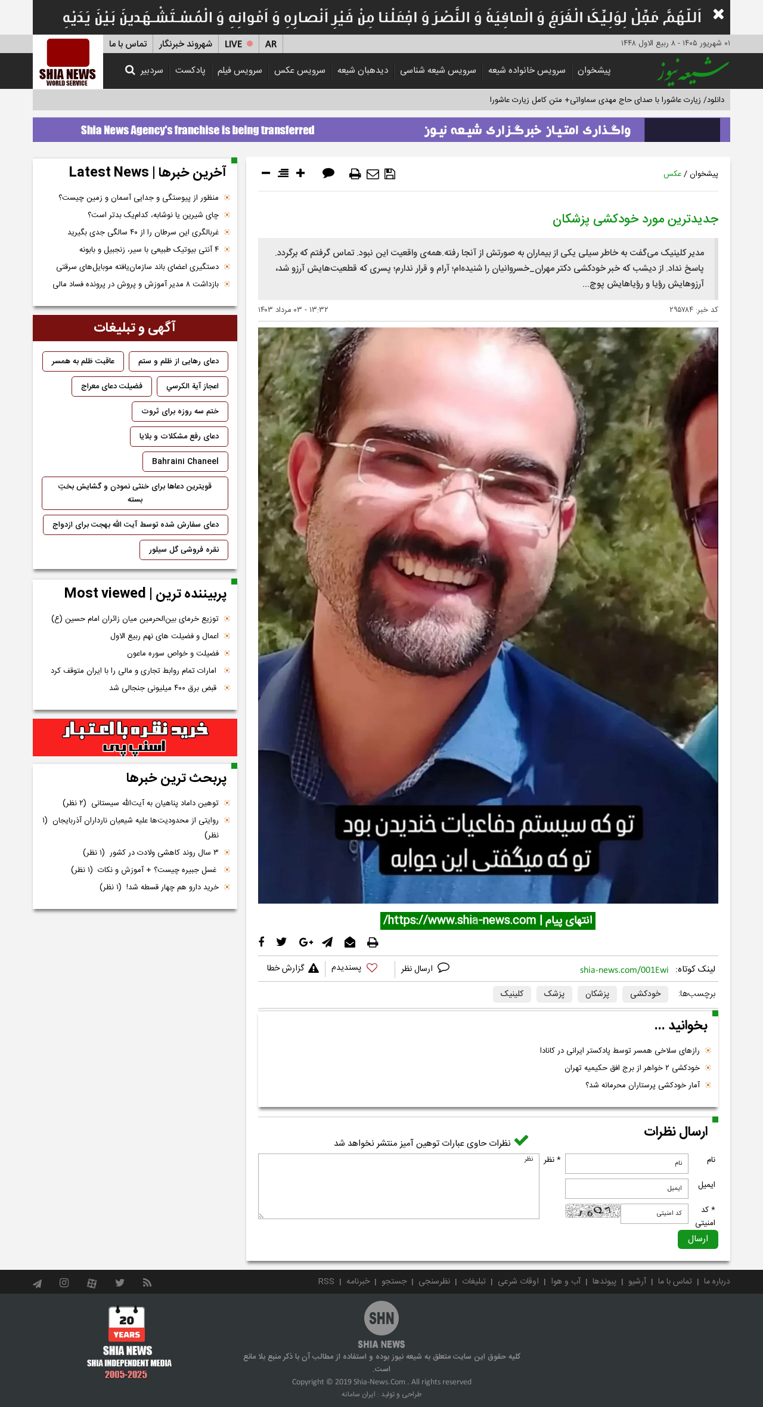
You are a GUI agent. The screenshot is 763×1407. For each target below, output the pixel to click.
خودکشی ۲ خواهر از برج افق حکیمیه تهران (632, 1068)
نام (711, 1160)
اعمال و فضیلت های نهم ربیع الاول (164, 636)
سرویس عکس (299, 70)
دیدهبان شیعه (362, 70)
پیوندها (604, 1282)
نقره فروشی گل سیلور (184, 549)
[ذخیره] (389, 174)
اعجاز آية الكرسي (192, 386)
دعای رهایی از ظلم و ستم (178, 361)
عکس (672, 174)
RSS (326, 1282)
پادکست (190, 70)
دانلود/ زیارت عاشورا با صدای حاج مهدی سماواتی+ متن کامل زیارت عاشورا (607, 100)
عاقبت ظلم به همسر (83, 361)
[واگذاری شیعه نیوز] (381, 126)
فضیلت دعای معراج (111, 386)
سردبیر (152, 70)
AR (271, 44)
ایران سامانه (359, 1394)
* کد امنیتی (705, 1217)
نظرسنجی (434, 1282)
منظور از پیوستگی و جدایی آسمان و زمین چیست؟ (138, 198)
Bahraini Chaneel (185, 461)
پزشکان (597, 994)
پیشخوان (594, 70)
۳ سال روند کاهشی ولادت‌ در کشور (151, 852)
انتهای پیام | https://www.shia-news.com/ (487, 921)
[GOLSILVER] (135, 737)
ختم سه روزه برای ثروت (180, 411)
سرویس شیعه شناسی (438, 70)
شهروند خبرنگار (185, 44)
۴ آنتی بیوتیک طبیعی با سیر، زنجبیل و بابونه (149, 249)
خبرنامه (358, 1282)
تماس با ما (128, 44)
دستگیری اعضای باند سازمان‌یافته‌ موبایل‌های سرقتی (137, 267)
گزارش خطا (285, 968)
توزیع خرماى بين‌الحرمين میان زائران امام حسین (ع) (135, 619)
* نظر (552, 1160)
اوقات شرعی (518, 1282)
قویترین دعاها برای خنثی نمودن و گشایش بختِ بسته (135, 493)
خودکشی (645, 994)
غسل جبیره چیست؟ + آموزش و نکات (145, 870)
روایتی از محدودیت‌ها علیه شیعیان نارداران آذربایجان (130, 828)
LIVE (233, 44)
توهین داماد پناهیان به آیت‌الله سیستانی (141, 803)
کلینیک (512, 994)
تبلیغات (474, 1282)
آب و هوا (566, 1282)
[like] (360, 969)
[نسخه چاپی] (355, 174)
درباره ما (717, 1282)
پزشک (554, 994)
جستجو (394, 1282)
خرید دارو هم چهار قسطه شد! (159, 887)
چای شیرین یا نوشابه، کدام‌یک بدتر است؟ (153, 215)
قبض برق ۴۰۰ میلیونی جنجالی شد (164, 688)
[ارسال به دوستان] (373, 174)
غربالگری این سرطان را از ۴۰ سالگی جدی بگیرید (143, 232)
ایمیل (706, 1185)
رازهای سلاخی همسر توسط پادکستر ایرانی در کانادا (620, 1050)
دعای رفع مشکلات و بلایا (179, 436)
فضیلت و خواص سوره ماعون (173, 653)
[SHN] (68, 62)
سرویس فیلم (240, 70)
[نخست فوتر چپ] (130, 1342)
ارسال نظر (418, 969)
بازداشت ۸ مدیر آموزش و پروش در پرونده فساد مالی (135, 284)
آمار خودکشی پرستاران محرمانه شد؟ (642, 1085)
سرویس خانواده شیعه (527, 70)
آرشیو (637, 1282)
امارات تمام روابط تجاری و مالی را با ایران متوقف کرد (135, 671)
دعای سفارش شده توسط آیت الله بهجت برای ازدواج (135, 524)
